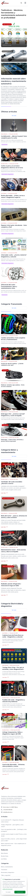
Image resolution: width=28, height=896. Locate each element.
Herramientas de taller (7, 51)
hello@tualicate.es (7, 812)
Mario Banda (4, 134)
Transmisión (4, 144)
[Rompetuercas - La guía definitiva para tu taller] (14, 56)
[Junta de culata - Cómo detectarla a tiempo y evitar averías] (14, 69)
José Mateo (3, 193)
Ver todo (14, 115)
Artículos (4, 816)
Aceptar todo (20, 892)
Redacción (4, 850)
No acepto (8, 892)
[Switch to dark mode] (21, 2)
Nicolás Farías (4, 163)
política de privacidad (7, 889)
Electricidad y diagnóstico (7, 174)
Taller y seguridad (7, 24)
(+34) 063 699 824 (7, 809)
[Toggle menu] (25, 2)
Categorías (5, 863)
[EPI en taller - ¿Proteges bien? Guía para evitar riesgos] (14, 34)
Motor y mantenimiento (7, 64)
